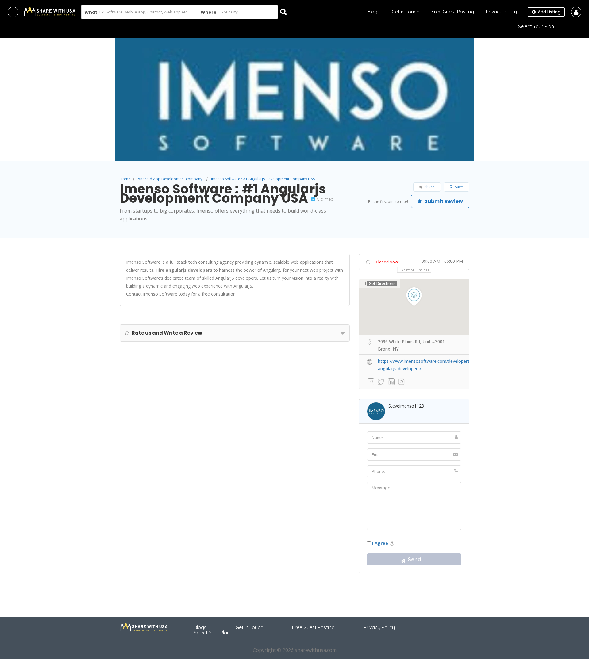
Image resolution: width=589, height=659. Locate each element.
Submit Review (443, 201)
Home (125, 179)
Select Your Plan (536, 26)
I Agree (380, 543)
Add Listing (548, 12)
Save (458, 187)
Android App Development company (170, 179)
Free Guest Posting (452, 12)
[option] (294, 99)
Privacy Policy (501, 12)
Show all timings (415, 270)
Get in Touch (405, 12)
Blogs (373, 12)
